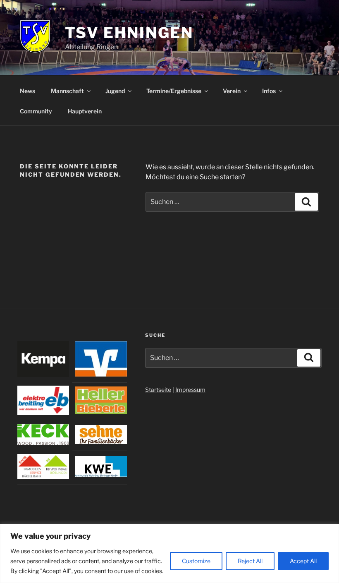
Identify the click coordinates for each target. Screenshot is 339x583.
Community (36, 111)
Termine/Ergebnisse (173, 90)
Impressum (190, 389)
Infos (269, 90)
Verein (232, 90)
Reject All (250, 560)
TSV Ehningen (129, 33)
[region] (169, 553)
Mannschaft (67, 90)
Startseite (158, 389)
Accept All (303, 560)
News (27, 90)
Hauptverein (85, 111)
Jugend (115, 90)
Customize (196, 560)
